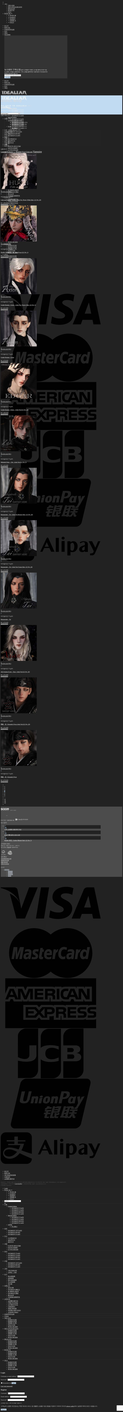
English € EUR (12, 247)
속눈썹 (10, 1284)
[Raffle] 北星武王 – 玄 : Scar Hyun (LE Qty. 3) (14, 252)
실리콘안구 (11, 141)
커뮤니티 (7, 1286)
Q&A (6, 33)
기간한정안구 (12, 139)
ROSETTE (11, 10)
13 (5, 802)
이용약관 (7, 1177)
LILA (9, 12)
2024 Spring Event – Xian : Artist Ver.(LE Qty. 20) (15, 672)
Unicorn (29, 152)
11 (5, 799)
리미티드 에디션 (21, 105)
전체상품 (8, 105)
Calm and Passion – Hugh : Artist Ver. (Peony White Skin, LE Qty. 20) (21, 200)
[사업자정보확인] (18, 1183)
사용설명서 (11, 205)
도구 (5, 146)
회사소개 (11, 194)
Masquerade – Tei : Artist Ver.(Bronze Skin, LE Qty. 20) (17, 514)
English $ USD (12, 245)
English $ (12, 17)
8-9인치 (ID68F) (13, 148)
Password (4, 1379)
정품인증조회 (4, 862)
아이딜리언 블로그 (14, 1289)
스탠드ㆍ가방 (12, 1272)
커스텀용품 (11, 1282)
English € (12, 19)
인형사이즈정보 (13, 201)
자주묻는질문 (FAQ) (14, 1310)
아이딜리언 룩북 (13, 192)
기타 (5, 140)
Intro (5, 4)
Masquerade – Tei (6, 619)
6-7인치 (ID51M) (13, 150)
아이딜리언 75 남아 (18, 119)
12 (5, 801)
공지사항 (11, 1287)
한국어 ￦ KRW (13, 242)
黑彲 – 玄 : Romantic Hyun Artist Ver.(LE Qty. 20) (15, 724)
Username (4, 1393)
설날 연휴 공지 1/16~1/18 (12, 835)
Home (2, 105)
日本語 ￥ (13, 20)
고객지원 (7, 1299)
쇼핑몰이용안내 (9, 1179)
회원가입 (7, 27)
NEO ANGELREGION (11, 1328)
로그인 (6, 26)
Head (14, 152)
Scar (24, 152)
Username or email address (9, 1376)
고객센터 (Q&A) (13, 1312)
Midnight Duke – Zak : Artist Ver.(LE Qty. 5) (13, 462)
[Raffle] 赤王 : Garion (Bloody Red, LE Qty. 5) (18, 840)
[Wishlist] (1, 190)
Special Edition (12, 117)
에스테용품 (11, 1276)
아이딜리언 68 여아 (14, 133)
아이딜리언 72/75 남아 (15, 131)
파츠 (5, 130)
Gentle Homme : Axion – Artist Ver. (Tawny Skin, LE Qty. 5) (18, 305)
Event (9, 126)
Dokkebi (10, 152)
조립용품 (11, 1278)
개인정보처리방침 (10, 1175)
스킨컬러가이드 (13, 203)
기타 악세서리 (12, 1270)
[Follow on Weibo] (6, 815)
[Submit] (5, 1203)
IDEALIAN (11, 8)
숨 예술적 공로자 (13, 190)
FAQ (5, 31)
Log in (13, 1383)
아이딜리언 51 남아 (18, 115)
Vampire (37, 151)
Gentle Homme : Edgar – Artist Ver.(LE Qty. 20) (14, 410)
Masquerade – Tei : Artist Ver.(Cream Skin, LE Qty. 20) (16, 567)
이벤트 (6, 132)
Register (4, 1409)
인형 (13, 105)
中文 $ (12, 22)
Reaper (19, 152)
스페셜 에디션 (12, 130)
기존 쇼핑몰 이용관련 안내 (12, 829)
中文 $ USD (11, 250)
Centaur (3, 152)
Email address (5, 1396)
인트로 (6, 1316)
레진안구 (11, 142)
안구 (5, 136)
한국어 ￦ (7, 13)
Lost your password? (7, 1386)
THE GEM (11, 5)
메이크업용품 (12, 1280)
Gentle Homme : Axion (7, 357)
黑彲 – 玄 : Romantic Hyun (9, 777)
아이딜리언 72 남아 (18, 112)
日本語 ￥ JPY (12, 1323)
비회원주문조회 (9, 29)
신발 (5, 144)
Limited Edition (12, 108)
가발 (5, 138)
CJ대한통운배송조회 (6, 858)
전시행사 (14, 1226)
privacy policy (70, 1406)
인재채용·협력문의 (14, 196)
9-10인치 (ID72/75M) (14, 146)
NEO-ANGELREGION (15, 7)
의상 (5, 142)
